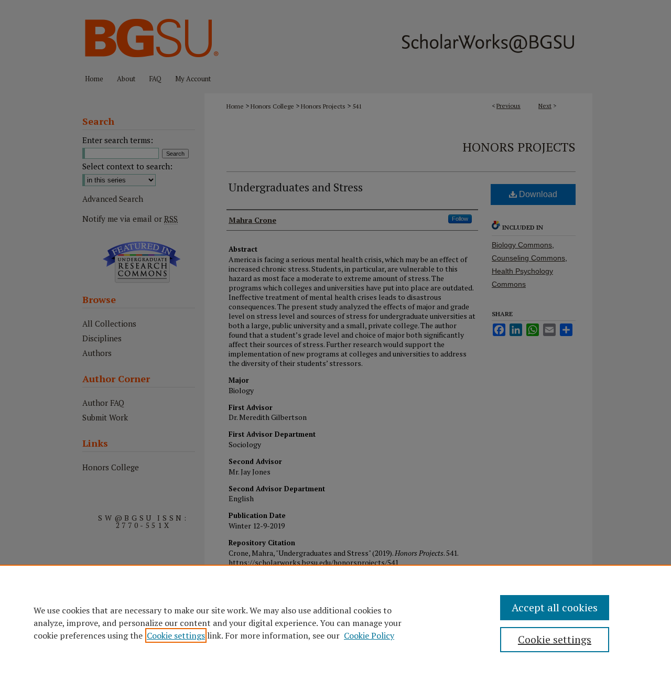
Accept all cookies (555, 607)
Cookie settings (176, 635)
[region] (335, 622)
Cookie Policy (369, 635)
